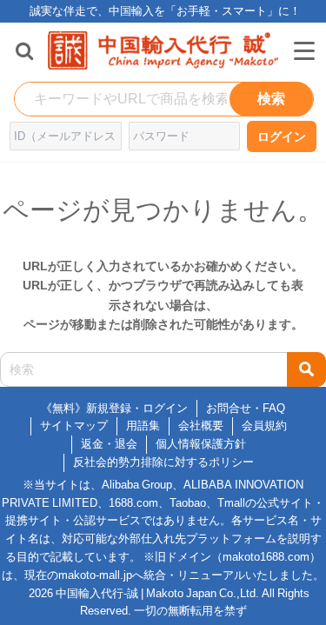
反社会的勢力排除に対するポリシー (163, 462)
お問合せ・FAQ (245, 408)
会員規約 (264, 425)
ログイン (281, 136)
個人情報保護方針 (201, 443)
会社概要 (200, 425)
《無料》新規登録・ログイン (114, 408)
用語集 (143, 425)
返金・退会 (109, 443)
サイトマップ (74, 425)
